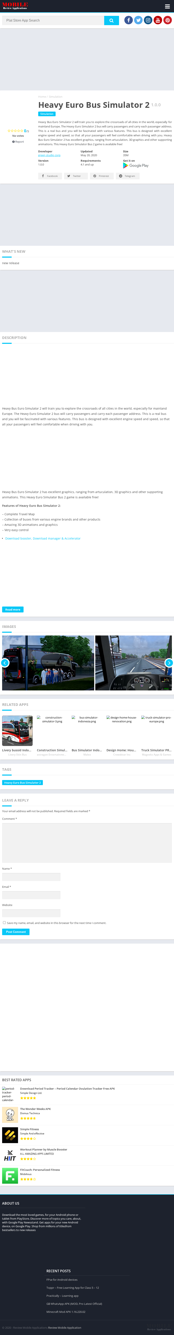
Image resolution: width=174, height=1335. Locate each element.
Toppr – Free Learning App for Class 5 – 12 (72, 1288)
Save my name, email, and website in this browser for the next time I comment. (56, 923)
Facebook (52, 176)
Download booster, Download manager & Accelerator (43, 538)
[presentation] (5, 662)
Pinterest (103, 176)
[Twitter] (138, 20)
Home (42, 96)
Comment (9, 819)
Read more (12, 609)
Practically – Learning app (62, 1296)
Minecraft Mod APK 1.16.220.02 (65, 1312)
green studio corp (49, 155)
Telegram (129, 176)
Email (6, 887)
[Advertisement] (87, 59)
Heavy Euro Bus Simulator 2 (22, 782)
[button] (111, 20)
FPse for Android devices (61, 1280)
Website (7, 905)
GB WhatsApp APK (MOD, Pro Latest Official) (74, 1304)
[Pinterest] (167, 20)
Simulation (55, 96)
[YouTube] (158, 20)
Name (7, 868)
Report (19, 141)
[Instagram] (148, 20)
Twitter (76, 176)
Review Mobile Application (64, 1328)
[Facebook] (128, 20)
